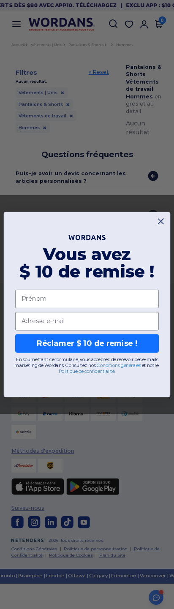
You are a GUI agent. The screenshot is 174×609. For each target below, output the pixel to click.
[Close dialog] (161, 221)
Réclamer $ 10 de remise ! (87, 343)
